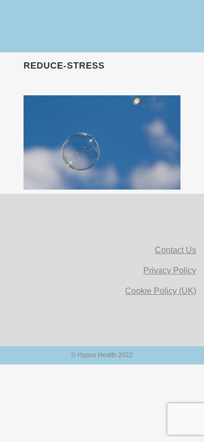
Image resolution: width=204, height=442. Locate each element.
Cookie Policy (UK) (160, 290)
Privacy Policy (169, 270)
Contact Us (175, 250)
